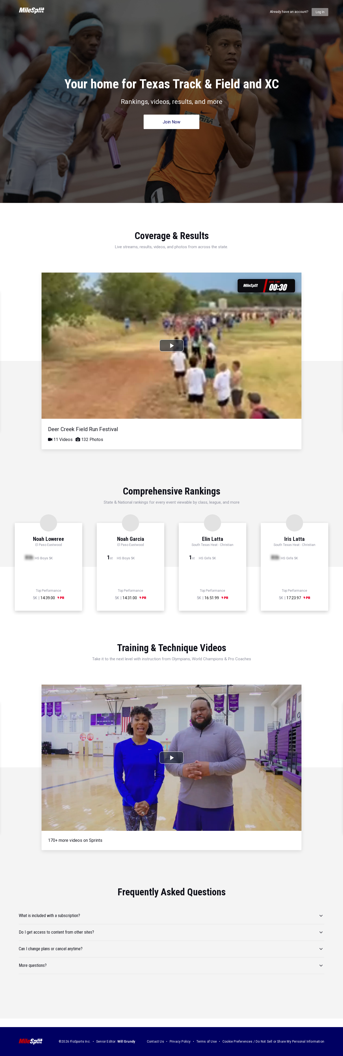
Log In (320, 12)
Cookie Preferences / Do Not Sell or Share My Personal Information (273, 1041)
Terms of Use (206, 1041)
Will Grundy (126, 1041)
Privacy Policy (180, 1041)
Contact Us (155, 1041)
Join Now (171, 122)
